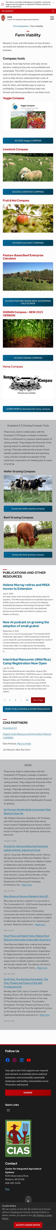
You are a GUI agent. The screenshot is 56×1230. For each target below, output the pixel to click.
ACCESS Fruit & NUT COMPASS (28, 242)
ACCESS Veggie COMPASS (28, 140)
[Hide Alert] (53, 2)
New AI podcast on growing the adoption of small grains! (26, 624)
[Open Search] (53, 11)
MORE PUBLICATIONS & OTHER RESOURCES (27, 709)
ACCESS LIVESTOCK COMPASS (28, 191)
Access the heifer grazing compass (28, 508)
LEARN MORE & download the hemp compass (28, 409)
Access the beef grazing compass (28, 554)
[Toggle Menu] (52, 18)
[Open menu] (8, 1110)
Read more (27, 884)
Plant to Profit (24, 743)
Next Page (38, 700)
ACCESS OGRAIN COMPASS (28, 358)
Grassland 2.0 (10, 728)
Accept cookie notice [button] (28, 1225)
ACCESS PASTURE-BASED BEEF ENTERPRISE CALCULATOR (28, 302)
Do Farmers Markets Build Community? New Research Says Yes (27, 811)
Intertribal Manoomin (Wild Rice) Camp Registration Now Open (27, 661)
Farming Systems (21, 26)
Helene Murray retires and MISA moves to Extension (26, 587)
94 (27, 700)
